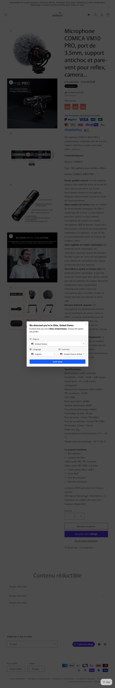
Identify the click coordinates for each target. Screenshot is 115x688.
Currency (66, 349)
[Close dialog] (86, 323)
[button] (57, 343)
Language (37, 349)
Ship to (36, 339)
